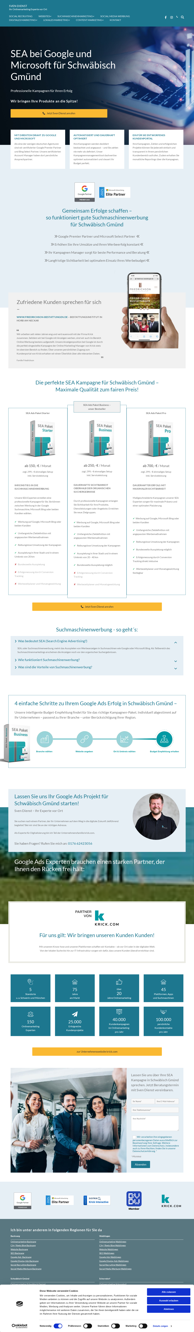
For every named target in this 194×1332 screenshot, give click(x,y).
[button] (59, 113)
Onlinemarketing (23, 1241)
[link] (46, 16)
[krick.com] (97, 918)
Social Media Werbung (115, 16)
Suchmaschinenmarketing (75, 16)
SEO (17, 1253)
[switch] (87, 1326)
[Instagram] (171, 17)
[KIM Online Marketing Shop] (97, 741)
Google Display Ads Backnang (24, 1261)
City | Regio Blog (23, 1245)
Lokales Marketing (55, 20)
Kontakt (115, 20)
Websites (44, 16)
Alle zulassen (169, 1292)
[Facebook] (165, 17)
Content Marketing (89, 20)
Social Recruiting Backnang (23, 1265)
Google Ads (21, 1257)
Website (19, 1249)
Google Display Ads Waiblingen (114, 1261)
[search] (182, 17)
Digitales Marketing (22, 20)
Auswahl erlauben (168, 1300)
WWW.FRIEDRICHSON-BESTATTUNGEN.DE (42, 316)
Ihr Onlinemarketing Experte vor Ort (28, 9)
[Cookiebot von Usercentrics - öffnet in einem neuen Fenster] (19, 1326)
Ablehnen (169, 1309)
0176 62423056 (80, 843)
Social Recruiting (20, 16)
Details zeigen (160, 1326)
